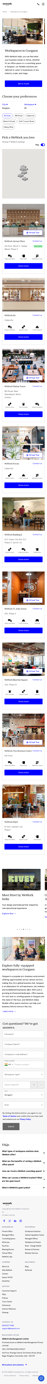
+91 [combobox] (9, 1064)
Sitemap (35, 1376)
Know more (23, 266)
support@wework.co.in (11, 1328)
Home (5, 12)
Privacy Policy (25, 1119)
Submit (11, 1127)
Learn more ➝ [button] (9, 1011)
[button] (22, 168)
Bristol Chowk (9, 121)
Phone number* (9, 1061)
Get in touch (23, 84)
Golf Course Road (26, 121)
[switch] (43, 145)
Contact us (37, 241)
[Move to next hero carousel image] (42, 34)
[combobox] (12, 106)
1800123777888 (8, 1326)
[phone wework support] (38, 4)
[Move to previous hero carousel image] (3, 34)
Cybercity (30, 116)
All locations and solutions (13, 1365)
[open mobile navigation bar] (43, 4)
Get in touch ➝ (9, 917)
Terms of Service (9, 1116)
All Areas (7, 116)
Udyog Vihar (8, 127)
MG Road (18, 116)
